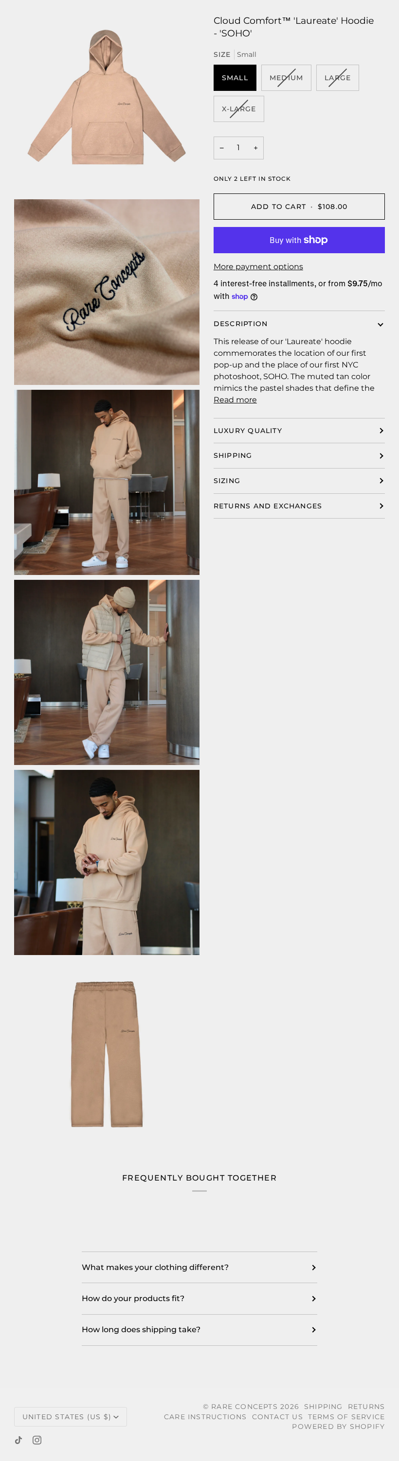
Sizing (227, 481)
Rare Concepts (244, 1406)
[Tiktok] (18, 1440)
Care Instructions (205, 1417)
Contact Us (277, 1417)
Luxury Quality (248, 431)
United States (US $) (66, 1417)
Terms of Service (346, 1417)
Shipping (233, 455)
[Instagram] (37, 1440)
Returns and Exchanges (268, 506)
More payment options (258, 266)
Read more (235, 399)
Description (241, 324)
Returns (366, 1406)
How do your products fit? (133, 1298)
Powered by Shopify (338, 1426)
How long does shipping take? (141, 1329)
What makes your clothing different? (155, 1267)
